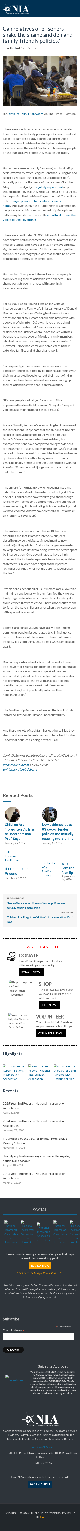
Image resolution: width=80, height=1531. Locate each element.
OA (42, 1517)
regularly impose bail (49, 187)
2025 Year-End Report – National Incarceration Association (34, 1106)
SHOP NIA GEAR (40, 1484)
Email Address (13, 1330)
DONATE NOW (30, 972)
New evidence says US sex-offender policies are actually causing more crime (36, 903)
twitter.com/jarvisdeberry (20, 769)
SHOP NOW (48, 1005)
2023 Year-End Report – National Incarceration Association (34, 1176)
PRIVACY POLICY (51, 1513)
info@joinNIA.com (42, 1446)
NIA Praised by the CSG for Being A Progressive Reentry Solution (35, 1141)
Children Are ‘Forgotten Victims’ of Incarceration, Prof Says (40, 917)
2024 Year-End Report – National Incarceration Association (34, 1123)
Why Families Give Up (68, 868)
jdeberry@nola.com (16, 764)
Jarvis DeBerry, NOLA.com (25, 113)
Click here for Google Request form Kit (40, 1273)
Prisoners (31, 48)
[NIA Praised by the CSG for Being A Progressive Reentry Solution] (65, 1072)
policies (20, 48)
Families (10, 48)
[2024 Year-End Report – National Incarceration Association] (40, 1072)
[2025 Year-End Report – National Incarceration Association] (14, 1072)
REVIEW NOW (40, 1265)
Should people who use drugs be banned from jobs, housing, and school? (36, 1158)
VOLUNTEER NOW (50, 1033)
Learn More (16, 1380)
